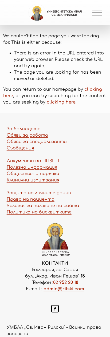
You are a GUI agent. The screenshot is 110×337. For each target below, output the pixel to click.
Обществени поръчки (33, 173)
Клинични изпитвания (33, 180)
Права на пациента (30, 199)
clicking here (61, 102)
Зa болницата (24, 128)
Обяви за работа (27, 135)
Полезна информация (32, 167)
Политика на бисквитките (39, 212)
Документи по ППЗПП (33, 160)
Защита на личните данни (39, 193)
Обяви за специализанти (37, 141)
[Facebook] (55, 308)
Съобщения (20, 148)
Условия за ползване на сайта (43, 205)
